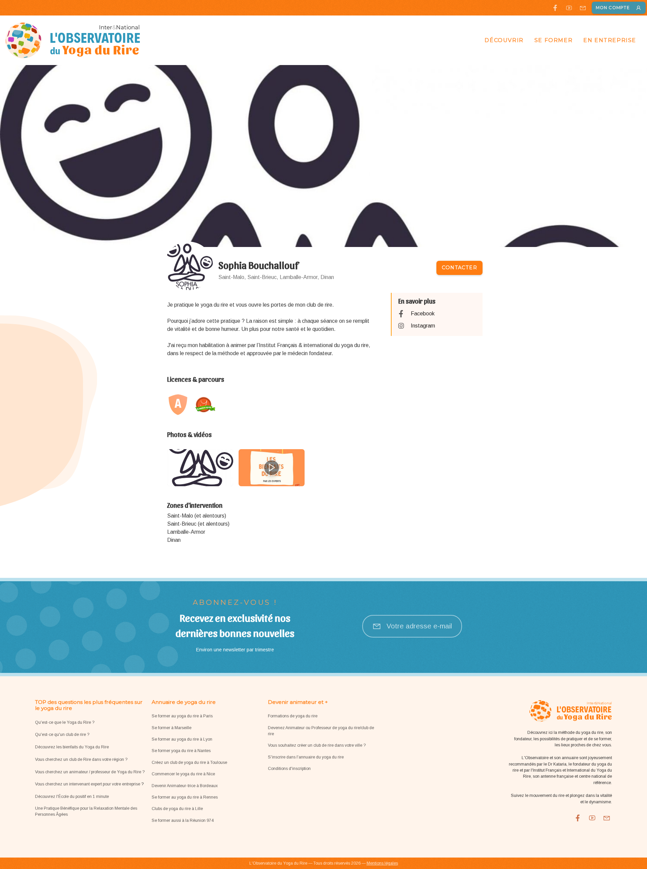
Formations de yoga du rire (292, 716)
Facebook (423, 313)
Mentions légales (382, 863)
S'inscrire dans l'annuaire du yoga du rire (306, 757)
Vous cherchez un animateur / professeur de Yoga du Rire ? (90, 772)
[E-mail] (583, 8)
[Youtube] (569, 8)
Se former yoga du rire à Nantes (181, 750)
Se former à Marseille (171, 727)
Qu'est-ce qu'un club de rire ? (62, 734)
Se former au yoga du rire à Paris (182, 716)
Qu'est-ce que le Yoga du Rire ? (64, 722)
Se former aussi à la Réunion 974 (183, 820)
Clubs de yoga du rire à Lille (177, 808)
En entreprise (609, 40)
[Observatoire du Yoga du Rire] (72, 40)
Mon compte (613, 7)
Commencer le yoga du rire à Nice (183, 774)
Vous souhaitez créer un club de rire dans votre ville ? (317, 745)
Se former (553, 40)
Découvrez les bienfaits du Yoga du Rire (72, 747)
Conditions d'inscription (289, 768)
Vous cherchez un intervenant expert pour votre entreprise (88, 784)
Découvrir (504, 40)
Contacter (459, 268)
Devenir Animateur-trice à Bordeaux (185, 785)
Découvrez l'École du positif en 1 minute (72, 796)
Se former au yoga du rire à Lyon (182, 739)
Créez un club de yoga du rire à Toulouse (189, 762)
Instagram (423, 326)
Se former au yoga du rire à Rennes (185, 797)
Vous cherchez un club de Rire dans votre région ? (81, 759)
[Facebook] (555, 8)
